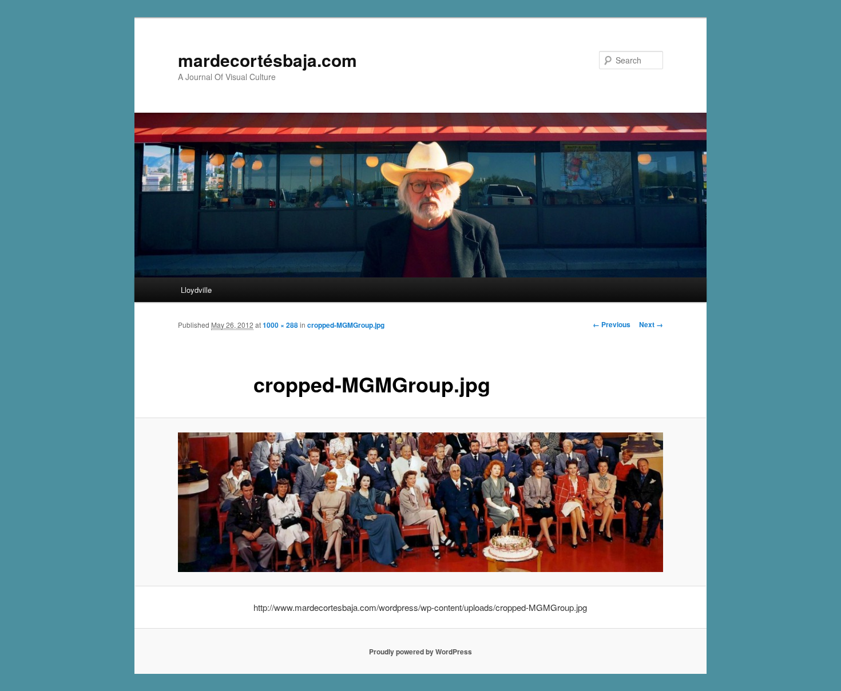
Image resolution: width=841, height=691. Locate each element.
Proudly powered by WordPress (420, 651)
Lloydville (196, 289)
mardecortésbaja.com (267, 59)
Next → (651, 324)
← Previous (611, 324)
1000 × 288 (280, 325)
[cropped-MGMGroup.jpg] (420, 502)
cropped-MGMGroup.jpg (345, 325)
